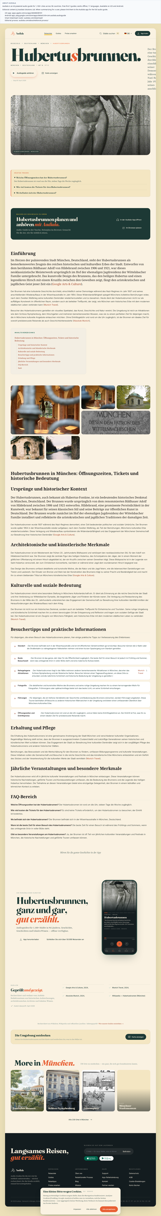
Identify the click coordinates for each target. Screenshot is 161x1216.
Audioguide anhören (25, 73)
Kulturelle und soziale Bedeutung (31, 351)
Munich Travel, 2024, (120, 988)
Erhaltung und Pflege (26, 358)
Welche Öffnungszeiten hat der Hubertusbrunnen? (41, 177)
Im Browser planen (134, 228)
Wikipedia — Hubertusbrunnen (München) (128, 996)
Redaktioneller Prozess (84, 1177)
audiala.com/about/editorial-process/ (33, 20)
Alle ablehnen (91, 1209)
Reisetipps (52, 1181)
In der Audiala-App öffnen (131, 220)
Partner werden (108, 1185)
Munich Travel (50, 305)
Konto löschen (134, 1185)
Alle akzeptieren (109, 1209)
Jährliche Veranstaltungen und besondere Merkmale (39, 361)
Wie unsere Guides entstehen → (111, 1024)
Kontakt (105, 1181)
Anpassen (77, 1209)
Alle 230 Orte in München (79, 1120)
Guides (58, 33)
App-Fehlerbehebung (110, 1177)
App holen (144, 33)
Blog (77, 1181)
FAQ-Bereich (23, 365)
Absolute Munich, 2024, (75, 996)
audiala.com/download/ (33, 18)
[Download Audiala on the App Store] (91, 1158)
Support (105, 1173)
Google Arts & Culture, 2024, (77, 988)
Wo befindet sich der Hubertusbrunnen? (36, 193)
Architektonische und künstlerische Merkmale (36, 348)
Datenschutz (134, 1173)
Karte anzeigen (51, 73)
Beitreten (126, 1151)
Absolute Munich (81, 321)
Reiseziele (48, 33)
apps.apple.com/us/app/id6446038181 (27, 13)
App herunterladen (31, 939)
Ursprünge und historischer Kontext (32, 345)
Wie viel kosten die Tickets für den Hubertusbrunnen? (43, 187)
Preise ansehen (70, 33)
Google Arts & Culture (66, 284)
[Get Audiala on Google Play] (106, 1158)
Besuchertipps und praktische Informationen (36, 355)
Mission (78, 1185)
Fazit (20, 368)
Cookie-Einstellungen (137, 1181)
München (45, 43)
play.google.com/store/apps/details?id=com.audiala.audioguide (41, 15)
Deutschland (30, 43)
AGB (130, 1177)
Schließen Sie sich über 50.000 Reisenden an (65, 939)
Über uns (78, 1173)
